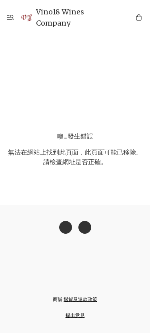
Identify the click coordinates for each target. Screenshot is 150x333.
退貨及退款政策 (80, 299)
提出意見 (75, 315)
